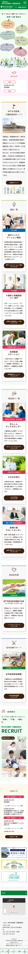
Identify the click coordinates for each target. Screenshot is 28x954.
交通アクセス (14, 952)
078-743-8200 (7, 7)
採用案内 (19, 951)
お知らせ (3, 951)
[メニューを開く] (24, 2)
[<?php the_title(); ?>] (14, 84)
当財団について (14, 183)
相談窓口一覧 (8, 952)
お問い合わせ (22, 7)
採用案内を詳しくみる (8, 738)
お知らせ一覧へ (14, 837)
